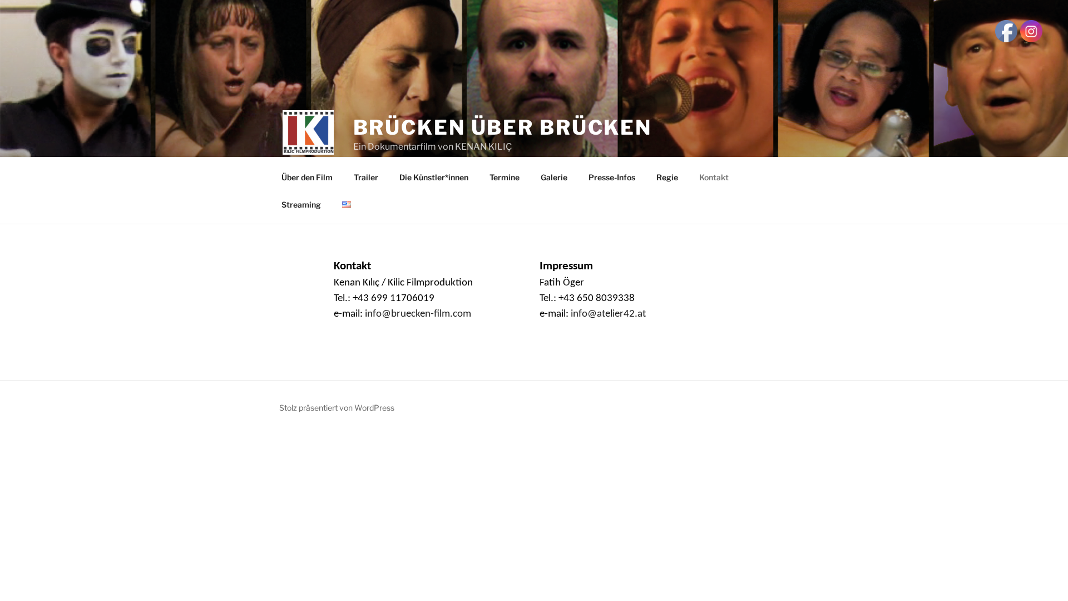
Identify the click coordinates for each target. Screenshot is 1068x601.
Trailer (366, 177)
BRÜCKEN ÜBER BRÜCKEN (502, 127)
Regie (667, 177)
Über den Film (307, 177)
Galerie (554, 177)
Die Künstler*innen (433, 177)
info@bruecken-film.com (418, 314)
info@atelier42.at (608, 314)
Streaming (301, 204)
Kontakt (714, 177)
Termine (505, 177)
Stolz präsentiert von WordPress (336, 407)
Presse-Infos (612, 177)
